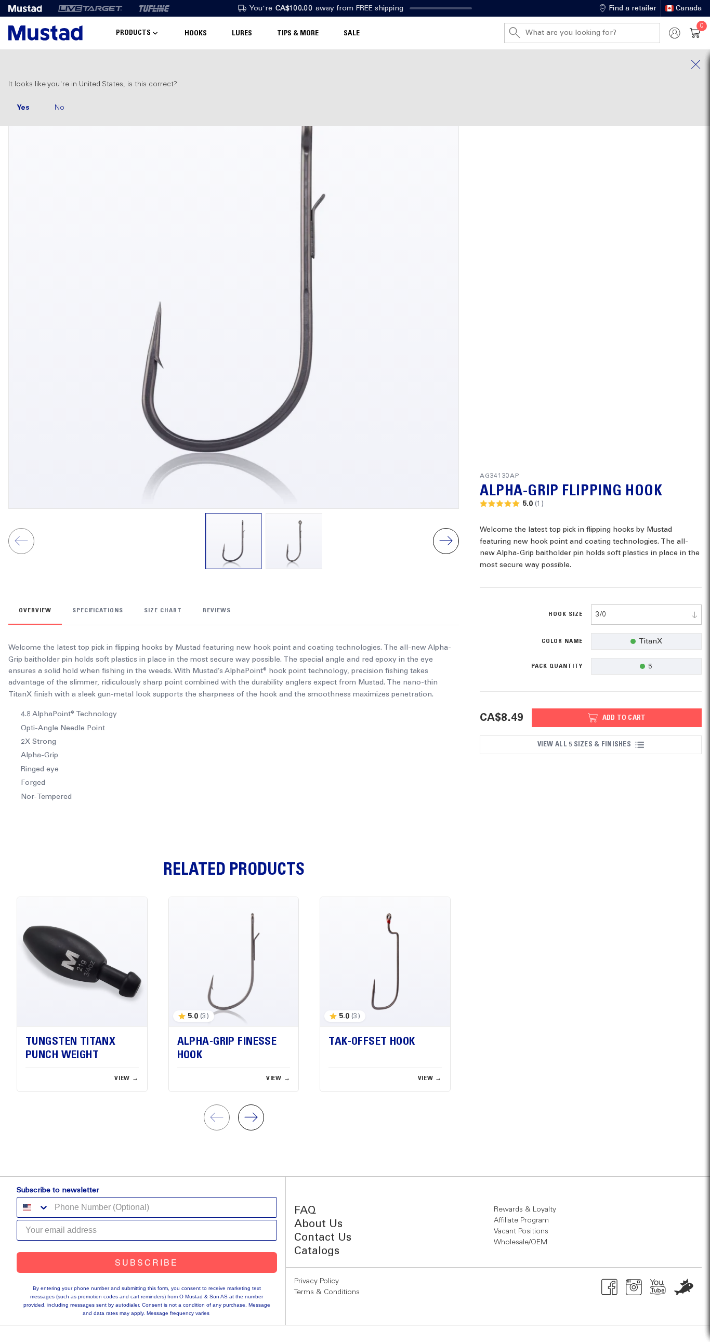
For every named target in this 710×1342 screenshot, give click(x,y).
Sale (352, 33)
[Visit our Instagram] (634, 1287)
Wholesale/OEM (520, 1242)
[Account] (674, 33)
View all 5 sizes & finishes (584, 744)
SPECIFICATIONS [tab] (97, 611)
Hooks (196, 33)
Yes (23, 107)
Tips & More (298, 33)
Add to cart (624, 717)
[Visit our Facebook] (609, 1287)
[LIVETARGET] (90, 8)
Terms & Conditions (327, 1292)
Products (133, 32)
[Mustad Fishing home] (45, 33)
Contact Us (322, 1237)
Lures (242, 33)
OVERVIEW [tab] (35, 611)
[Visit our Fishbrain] (683, 1287)
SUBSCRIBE (146, 1262)
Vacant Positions (521, 1231)
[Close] (355, 64)
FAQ (305, 1210)
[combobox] (646, 614)
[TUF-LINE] (154, 8)
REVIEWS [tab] (217, 611)
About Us (318, 1224)
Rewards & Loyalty (525, 1209)
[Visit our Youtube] (658, 1287)
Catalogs (316, 1251)
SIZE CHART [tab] (163, 611)
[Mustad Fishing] (29, 8)
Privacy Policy (316, 1281)
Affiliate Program (521, 1220)
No (59, 107)
